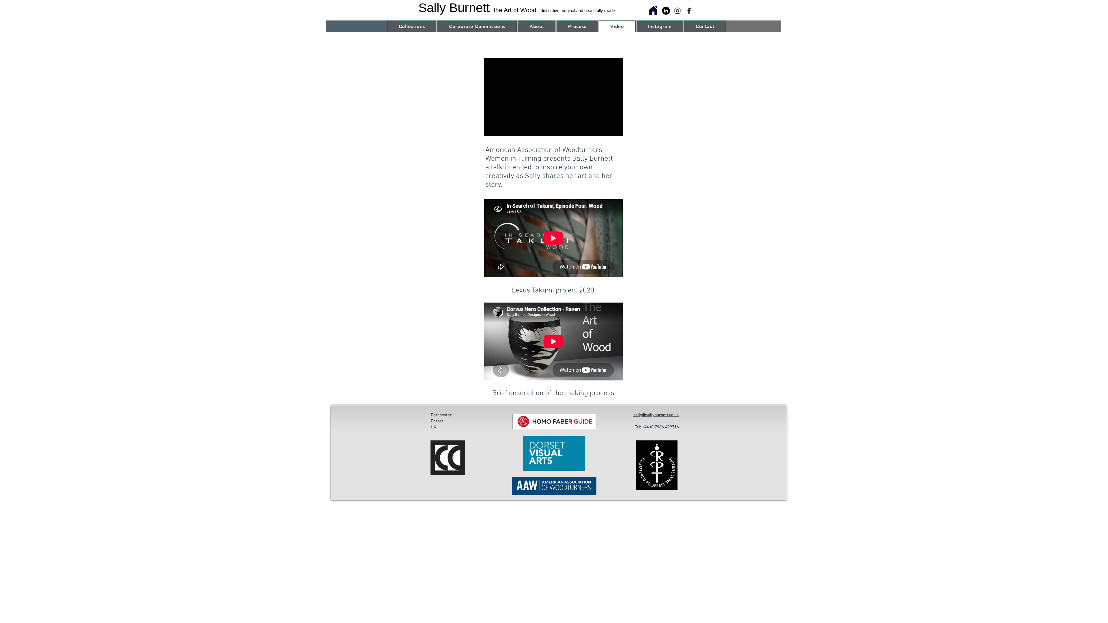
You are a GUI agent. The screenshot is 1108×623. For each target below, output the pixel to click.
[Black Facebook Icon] (689, 11)
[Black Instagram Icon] (677, 11)
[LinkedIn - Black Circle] (666, 11)
